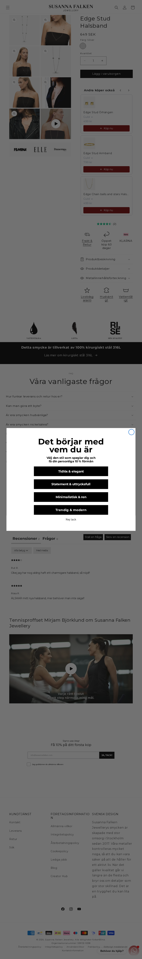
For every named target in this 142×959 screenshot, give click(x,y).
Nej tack (71, 519)
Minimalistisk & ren (71, 497)
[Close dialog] (131, 432)
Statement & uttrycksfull (70, 484)
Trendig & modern (71, 510)
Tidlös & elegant (71, 471)
